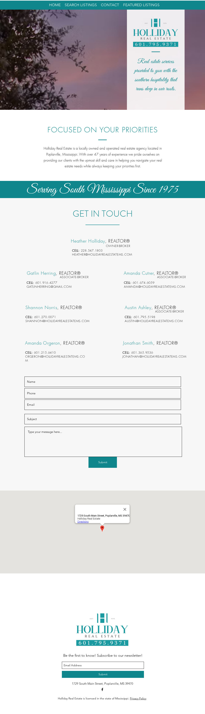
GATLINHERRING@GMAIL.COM (49, 287)
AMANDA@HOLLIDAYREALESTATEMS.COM (154, 287)
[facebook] (102, 689)
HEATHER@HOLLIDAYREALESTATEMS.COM (102, 255)
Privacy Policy (138, 698)
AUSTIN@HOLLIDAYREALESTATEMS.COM (154, 321)
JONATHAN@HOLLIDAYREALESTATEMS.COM (154, 357)
